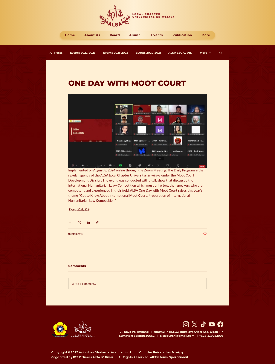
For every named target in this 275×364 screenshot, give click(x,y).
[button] (220, 52)
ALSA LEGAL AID (180, 52)
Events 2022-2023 (83, 52)
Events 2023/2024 (79, 209)
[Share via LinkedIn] (88, 222)
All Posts (56, 52)
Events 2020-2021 (148, 52)
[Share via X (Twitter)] (79, 222)
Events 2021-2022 (115, 52)
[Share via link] (97, 222)
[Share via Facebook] (70, 222)
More (203, 52)
